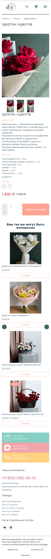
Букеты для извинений (11, 501)
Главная (5, 18)
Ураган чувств (30, 18)
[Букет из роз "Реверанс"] (25, 298)
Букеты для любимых (11, 511)
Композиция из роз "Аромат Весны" (21, 365)
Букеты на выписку (10, 504)
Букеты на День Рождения (13, 508)
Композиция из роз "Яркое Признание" (23, 414)
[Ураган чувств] (25, 65)
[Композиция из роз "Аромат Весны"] (25, 347)
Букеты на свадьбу (10, 514)
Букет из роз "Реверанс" (15, 315)
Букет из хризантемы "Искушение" (22, 266)
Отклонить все (37, 549)
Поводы (16, 18)
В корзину (25, 275)
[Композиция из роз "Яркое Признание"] (25, 396)
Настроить (25, 555)
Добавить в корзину (36, 209)
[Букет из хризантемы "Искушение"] (25, 248)
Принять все (13, 549)
